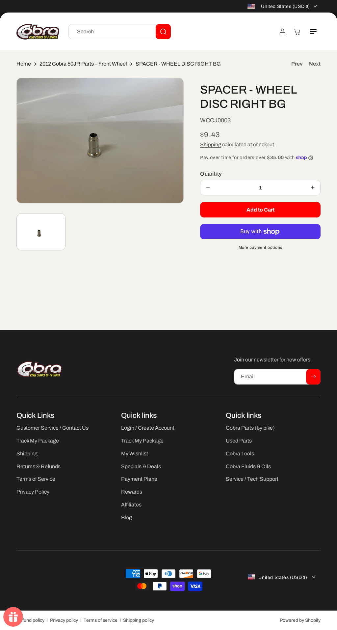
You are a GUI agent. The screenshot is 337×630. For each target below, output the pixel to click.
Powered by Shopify (300, 620)
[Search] (163, 31)
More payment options (260, 247)
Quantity (210, 174)
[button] (313, 31)
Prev (296, 64)
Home (23, 64)
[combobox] (119, 31)
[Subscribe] (313, 377)
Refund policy (30, 620)
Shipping (210, 144)
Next (315, 64)
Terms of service (100, 620)
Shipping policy (138, 620)
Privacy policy (64, 620)
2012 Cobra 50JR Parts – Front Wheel (83, 64)
